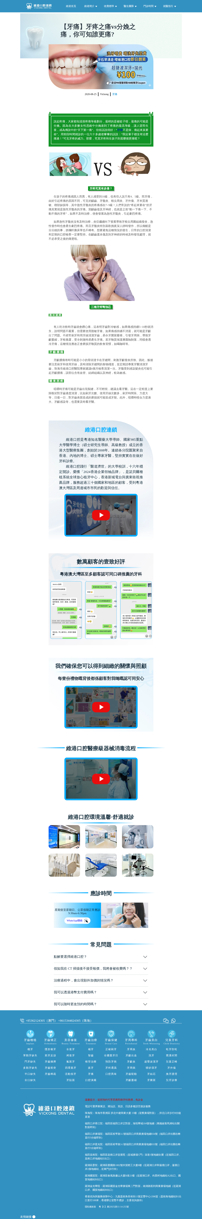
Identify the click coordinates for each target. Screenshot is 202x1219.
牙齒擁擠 (50, 1061)
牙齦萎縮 (131, 1080)
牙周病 (131, 1067)
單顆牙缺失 (30, 1055)
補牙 (91, 1049)
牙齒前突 (50, 1067)
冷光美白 (151, 1049)
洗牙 (151, 1055)
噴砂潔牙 (151, 1067)
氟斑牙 (70, 1061)
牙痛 (114, 94)
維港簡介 (89, 6)
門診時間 (148, 6)
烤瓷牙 (70, 1055)
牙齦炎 (131, 1061)
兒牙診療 (171, 1080)
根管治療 (91, 1061)
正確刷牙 (111, 1049)
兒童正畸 (171, 1061)
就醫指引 (168, 6)
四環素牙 (70, 1067)
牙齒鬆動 (131, 1074)
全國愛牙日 (111, 1055)
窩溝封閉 (171, 1055)
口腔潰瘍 (91, 1080)
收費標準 (109, 6)
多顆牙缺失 (30, 1067)
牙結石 (151, 1074)
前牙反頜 (50, 1055)
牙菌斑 (151, 1080)
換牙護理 (171, 1074)
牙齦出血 (131, 1055)
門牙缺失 (30, 1061)
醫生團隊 (129, 6)
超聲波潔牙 (151, 1061)
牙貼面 (70, 1080)
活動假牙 (70, 1074)
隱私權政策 (90, 1207)
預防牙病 (111, 1061)
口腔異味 (111, 1074)
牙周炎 (131, 1049)
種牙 (30, 1049)
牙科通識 (111, 1067)
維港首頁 (71, 6)
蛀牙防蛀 (171, 1049)
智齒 (91, 1055)
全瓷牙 (70, 1049)
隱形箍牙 (50, 1049)
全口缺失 (30, 1080)
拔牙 (91, 1067)
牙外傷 (171, 1067)
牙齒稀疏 (50, 1074)
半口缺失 (30, 1074)
